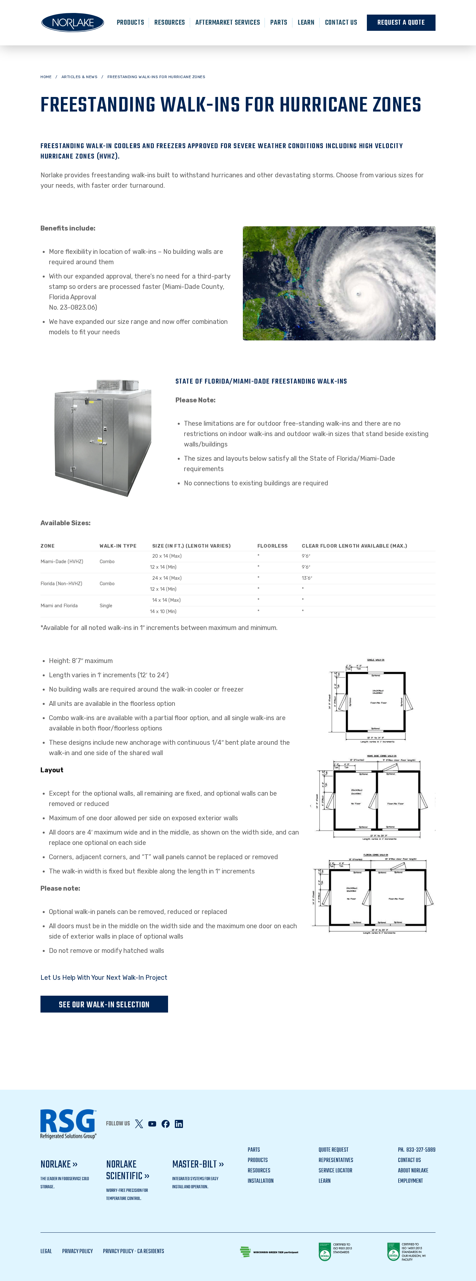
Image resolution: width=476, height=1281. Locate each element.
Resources (169, 22)
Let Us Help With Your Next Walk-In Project (103, 977)
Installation (261, 1181)
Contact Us (341, 22)
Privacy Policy (77, 1251)
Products (130, 22)
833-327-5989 (420, 1150)
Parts (279, 22)
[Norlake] (72, 22)
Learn (306, 22)
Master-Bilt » (198, 1164)
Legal (46, 1251)
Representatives (336, 1160)
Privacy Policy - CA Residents (133, 1251)
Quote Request (333, 1150)
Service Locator (335, 1171)
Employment (410, 1181)
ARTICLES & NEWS (80, 77)
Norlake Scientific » (128, 1170)
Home (45, 77)
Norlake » (59, 1164)
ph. (401, 1150)
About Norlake (413, 1171)
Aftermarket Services (228, 22)
